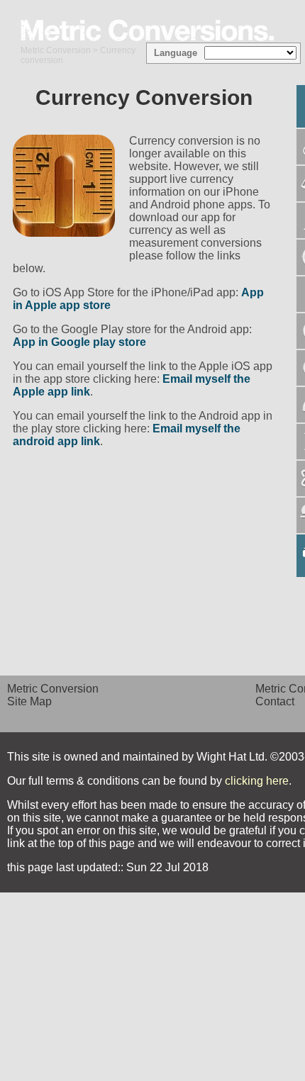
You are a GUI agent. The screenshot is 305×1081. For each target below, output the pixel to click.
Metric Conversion (56, 50)
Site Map (29, 701)
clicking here (257, 781)
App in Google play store (79, 342)
